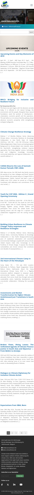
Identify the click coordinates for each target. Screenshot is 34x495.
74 (21, 433)
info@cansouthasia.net (9, 448)
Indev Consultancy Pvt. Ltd (17, 492)
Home (6, 26)
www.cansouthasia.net (9, 450)
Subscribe (20, 476)
